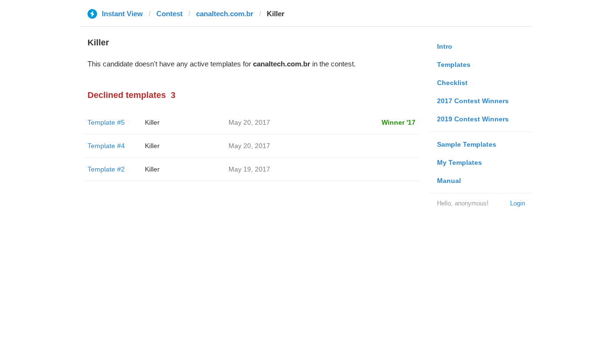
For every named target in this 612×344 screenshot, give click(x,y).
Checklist (452, 82)
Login (517, 203)
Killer (152, 122)
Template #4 (106, 146)
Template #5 (106, 122)
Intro (444, 46)
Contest (169, 14)
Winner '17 (398, 122)
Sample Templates (466, 144)
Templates (453, 64)
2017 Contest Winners (473, 101)
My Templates (459, 162)
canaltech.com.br (224, 14)
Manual (449, 180)
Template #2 (106, 169)
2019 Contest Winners (473, 119)
